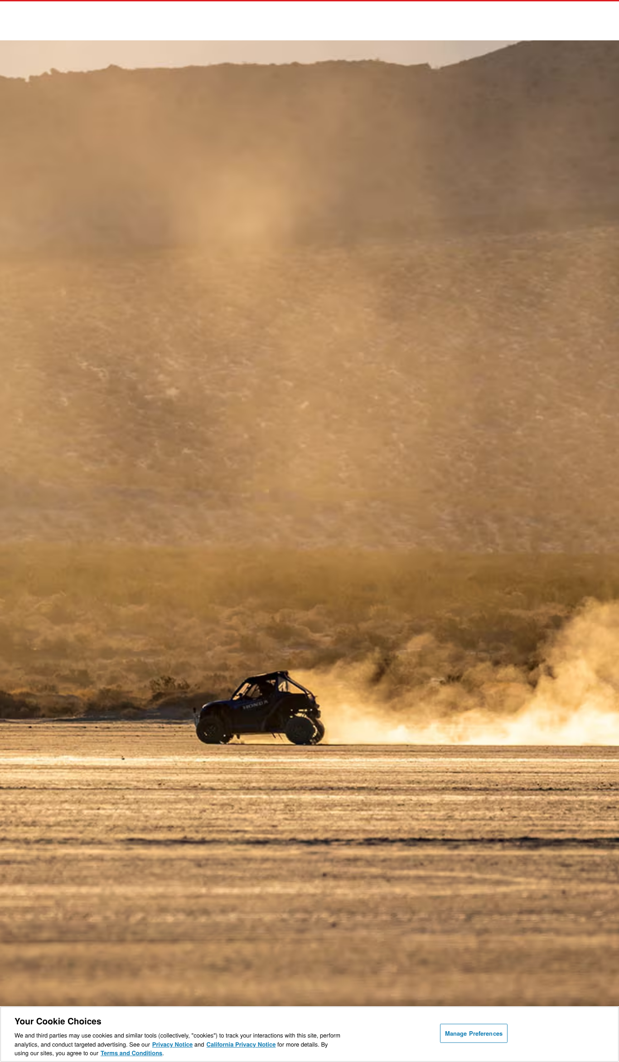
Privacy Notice (172, 1044)
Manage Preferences (474, 1033)
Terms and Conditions (131, 1052)
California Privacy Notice (241, 1044)
